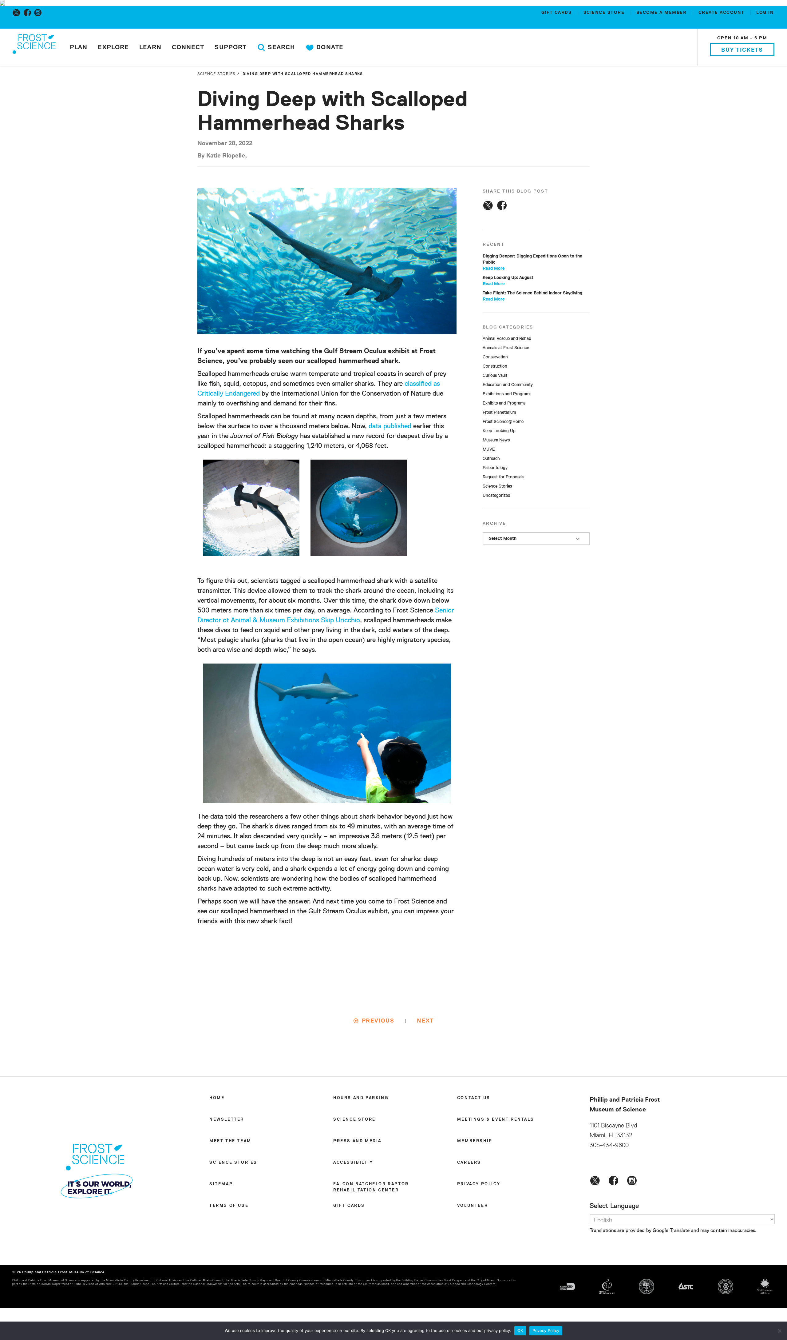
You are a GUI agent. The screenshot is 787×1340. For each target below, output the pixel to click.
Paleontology (495, 468)
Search (280, 47)
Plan (78, 47)
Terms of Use (228, 1206)
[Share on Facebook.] (501, 205)
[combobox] (536, 538)
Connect (188, 47)
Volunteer (472, 1206)
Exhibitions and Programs (507, 394)
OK (520, 1330)
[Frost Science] (34, 48)
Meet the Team (230, 1141)
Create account (722, 12)
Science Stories (216, 74)
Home (216, 1098)
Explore (113, 47)
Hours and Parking (361, 1098)
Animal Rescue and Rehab (507, 339)
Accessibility (353, 1163)
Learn (150, 47)
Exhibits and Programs (504, 403)
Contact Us (473, 1098)
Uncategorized (496, 495)
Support (231, 47)
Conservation (495, 357)
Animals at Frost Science (506, 348)
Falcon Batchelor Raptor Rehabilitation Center (371, 1187)
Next (425, 1021)
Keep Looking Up (499, 431)
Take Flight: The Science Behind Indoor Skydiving (532, 293)
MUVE (489, 449)
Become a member (662, 12)
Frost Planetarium (499, 412)
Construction (495, 366)
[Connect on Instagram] (39, 12)
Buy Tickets (742, 50)
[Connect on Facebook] (28, 12)
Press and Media (357, 1141)
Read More (494, 268)
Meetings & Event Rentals (495, 1120)
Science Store (604, 12)
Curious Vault (495, 375)
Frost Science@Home (503, 422)
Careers (469, 1163)
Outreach (491, 459)
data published (389, 426)
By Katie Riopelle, (222, 156)
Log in (765, 12)
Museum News (496, 440)
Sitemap (221, 1184)
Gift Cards (557, 12)
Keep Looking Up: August (508, 278)
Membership (474, 1141)
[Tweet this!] (488, 205)
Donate (328, 47)
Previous (378, 1021)
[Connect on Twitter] (17, 12)
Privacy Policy (478, 1184)
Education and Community (508, 385)
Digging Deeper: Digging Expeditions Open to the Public (532, 259)
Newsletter (226, 1120)
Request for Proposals (503, 477)
